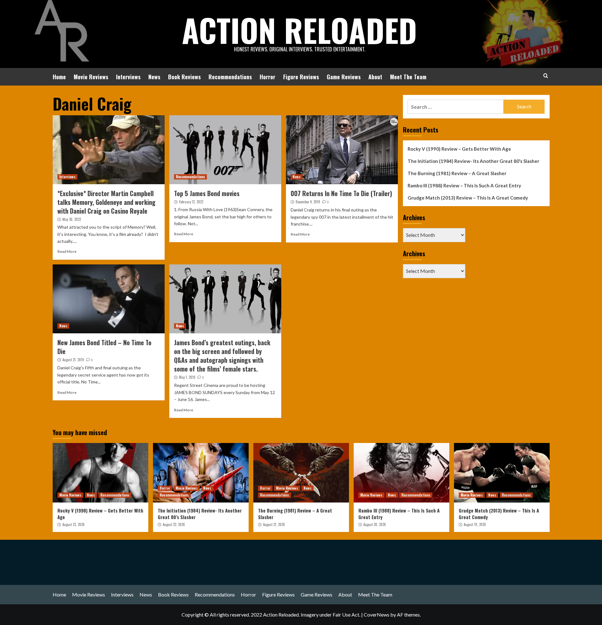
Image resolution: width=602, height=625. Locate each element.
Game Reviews (344, 77)
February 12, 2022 (191, 201)
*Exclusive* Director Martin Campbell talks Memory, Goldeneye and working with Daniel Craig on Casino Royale (106, 202)
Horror (267, 77)
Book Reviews (184, 77)
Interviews (128, 77)
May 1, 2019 (187, 377)
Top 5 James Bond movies (207, 193)
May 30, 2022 (71, 219)
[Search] (546, 75)
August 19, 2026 (475, 524)
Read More (67, 251)
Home (59, 77)
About (375, 77)
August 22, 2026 (174, 524)
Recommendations (230, 77)
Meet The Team (408, 77)
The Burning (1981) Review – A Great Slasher (457, 173)
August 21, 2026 (274, 524)
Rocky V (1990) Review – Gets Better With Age (459, 149)
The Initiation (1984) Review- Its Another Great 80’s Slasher (473, 161)
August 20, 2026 (374, 524)
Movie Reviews (91, 77)
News (154, 77)
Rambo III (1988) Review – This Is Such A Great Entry (464, 185)
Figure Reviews (301, 77)
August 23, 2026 (73, 524)
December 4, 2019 (308, 201)
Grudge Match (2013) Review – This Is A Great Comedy (468, 198)
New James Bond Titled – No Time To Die (104, 347)
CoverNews (376, 614)
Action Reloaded (299, 30)
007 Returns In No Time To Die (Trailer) (341, 193)
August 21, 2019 (73, 359)
